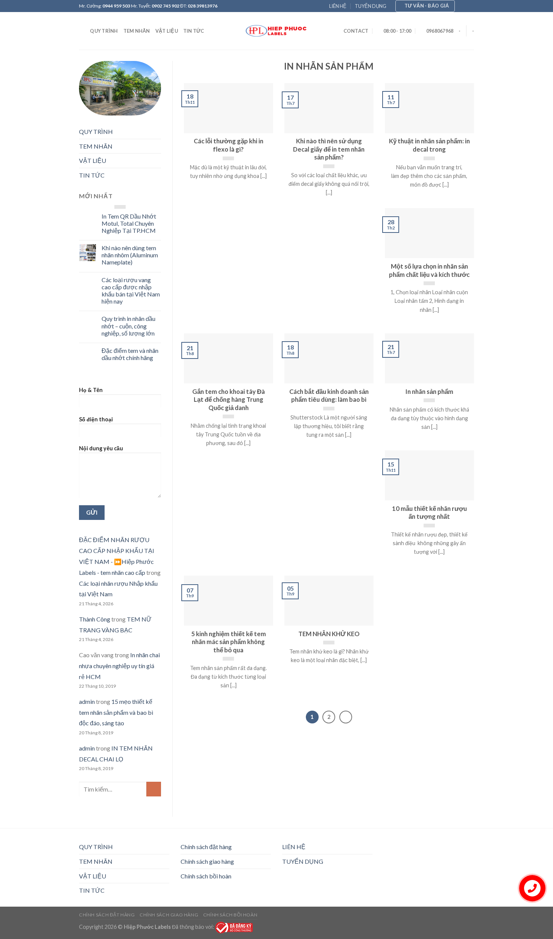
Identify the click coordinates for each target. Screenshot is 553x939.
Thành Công (94, 619)
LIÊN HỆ (337, 6)
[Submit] (153, 789)
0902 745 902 (165, 6)
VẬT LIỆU (166, 31)
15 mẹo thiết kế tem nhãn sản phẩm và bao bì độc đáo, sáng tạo (116, 712)
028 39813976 (202, 6)
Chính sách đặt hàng (206, 846)
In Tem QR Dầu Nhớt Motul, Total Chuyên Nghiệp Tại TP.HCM (129, 223)
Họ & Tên (91, 390)
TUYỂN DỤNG (370, 6)
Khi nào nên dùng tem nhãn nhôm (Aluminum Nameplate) (130, 255)
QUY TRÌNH (104, 31)
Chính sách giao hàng (207, 861)
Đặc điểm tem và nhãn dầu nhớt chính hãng (130, 354)
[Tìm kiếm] (82, 31)
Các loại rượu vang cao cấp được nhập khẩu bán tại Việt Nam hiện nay (131, 290)
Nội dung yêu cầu (101, 448)
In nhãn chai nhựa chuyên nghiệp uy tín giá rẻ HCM (119, 665)
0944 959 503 (116, 6)
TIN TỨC (193, 31)
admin (87, 701)
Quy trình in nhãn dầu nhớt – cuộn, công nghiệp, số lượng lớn (128, 325)
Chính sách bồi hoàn (206, 876)
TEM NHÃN (136, 31)
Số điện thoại (96, 419)
